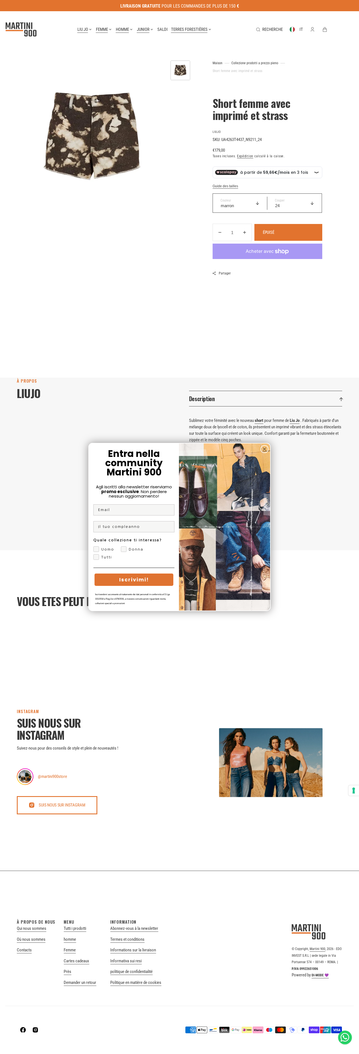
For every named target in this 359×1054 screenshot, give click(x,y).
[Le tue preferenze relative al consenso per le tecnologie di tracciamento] (353, 790)
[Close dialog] (264, 449)
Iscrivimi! (134, 579)
